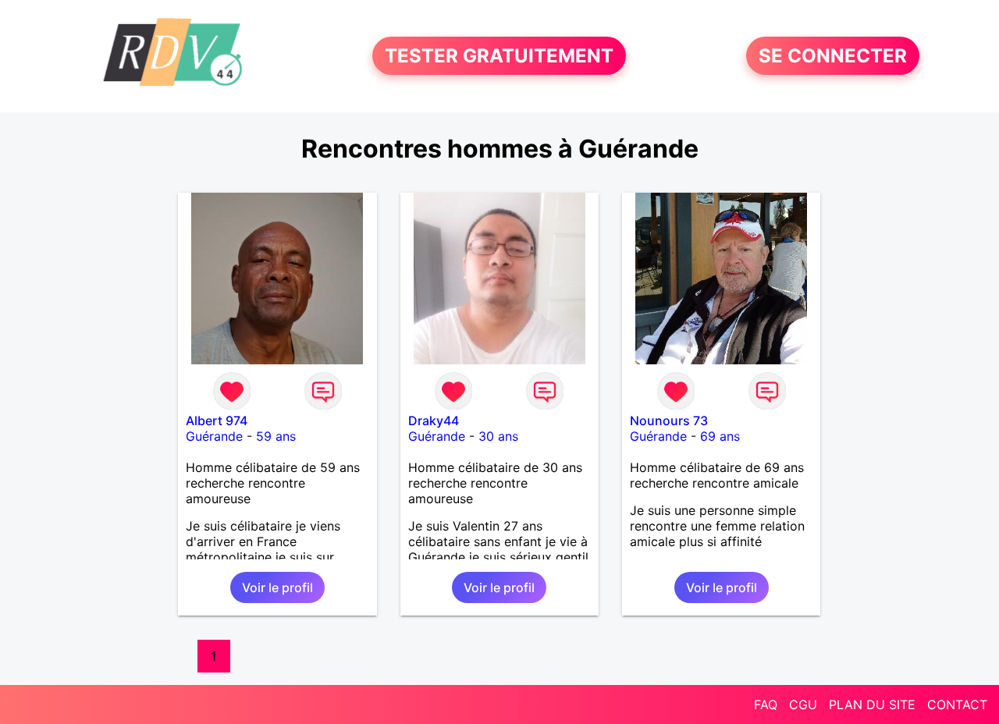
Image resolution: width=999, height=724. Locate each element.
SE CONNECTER (833, 55)
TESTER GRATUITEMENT (499, 55)
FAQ (765, 704)
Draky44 (433, 420)
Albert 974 (216, 420)
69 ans (720, 436)
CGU (803, 704)
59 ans (276, 436)
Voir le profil (277, 587)
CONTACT (957, 704)
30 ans (498, 436)
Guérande (214, 436)
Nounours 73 (669, 420)
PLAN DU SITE (872, 704)
